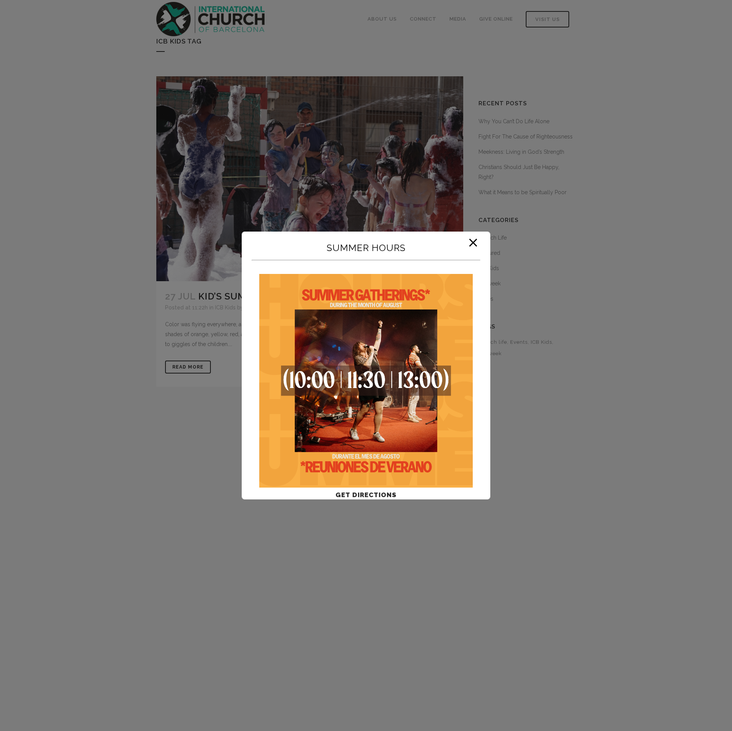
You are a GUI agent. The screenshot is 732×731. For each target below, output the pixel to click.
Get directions (366, 495)
